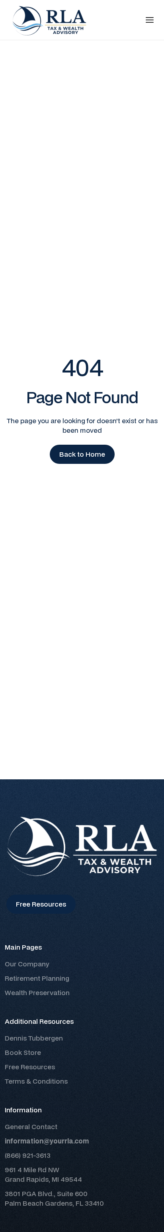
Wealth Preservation (37, 992)
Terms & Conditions (36, 1081)
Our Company (27, 963)
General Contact (31, 1126)
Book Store (23, 1052)
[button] (149, 20)
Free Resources (30, 1066)
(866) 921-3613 (28, 1155)
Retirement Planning (37, 978)
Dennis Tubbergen (34, 1038)
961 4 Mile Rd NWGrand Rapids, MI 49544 (43, 1174)
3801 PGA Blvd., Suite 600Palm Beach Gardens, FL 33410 (54, 1198)
